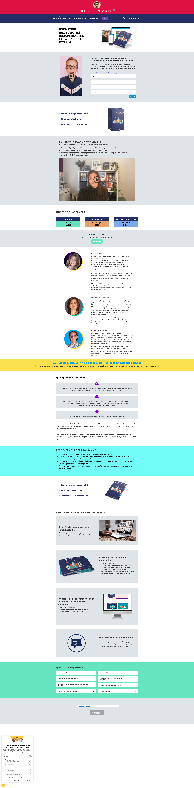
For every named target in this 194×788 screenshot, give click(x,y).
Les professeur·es (94, 18)
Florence (96, 11)
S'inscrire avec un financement (74, 124)
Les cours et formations (79, 18)
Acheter (97, 712)
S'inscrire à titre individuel (72, 119)
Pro (105, 18)
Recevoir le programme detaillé (74, 113)
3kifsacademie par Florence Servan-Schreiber (61, 18)
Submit (132, 97)
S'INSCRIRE (97, 241)
